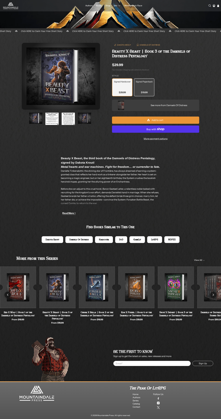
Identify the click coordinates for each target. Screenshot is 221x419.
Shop (107, 5)
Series (136, 400)
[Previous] (7, 295)
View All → (199, 260)
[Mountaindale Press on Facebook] (158, 398)
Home (135, 394)
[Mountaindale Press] (10, 5)
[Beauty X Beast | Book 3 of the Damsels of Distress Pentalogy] (60, 76)
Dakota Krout (124, 45)
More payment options (155, 138)
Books (99, 5)
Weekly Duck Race (133, 5)
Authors (89, 5)
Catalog (136, 403)
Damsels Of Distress (150, 45)
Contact (136, 407)
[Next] (213, 295)
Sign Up (203, 363)
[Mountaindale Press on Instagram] (158, 403)
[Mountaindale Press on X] (158, 407)
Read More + (69, 213)
